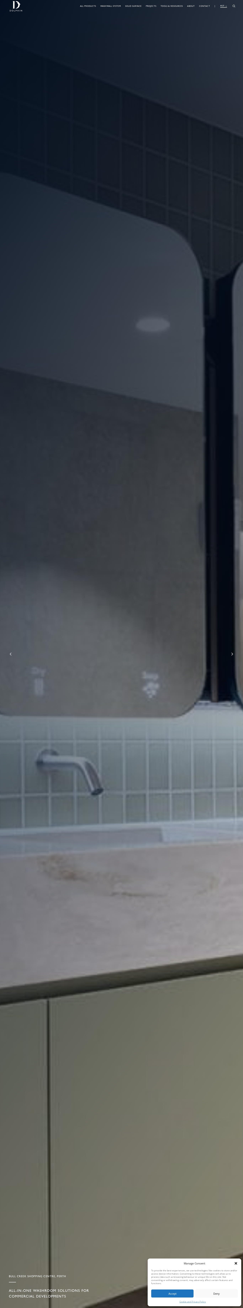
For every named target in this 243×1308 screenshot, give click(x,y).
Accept (172, 1293)
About (191, 6)
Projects (151, 6)
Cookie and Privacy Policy (192, 1301)
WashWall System (110, 6)
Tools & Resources (172, 6)
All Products (88, 6)
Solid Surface (133, 6)
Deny (216, 1293)
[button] (236, 1263)
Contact (204, 6)
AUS (222, 6)
